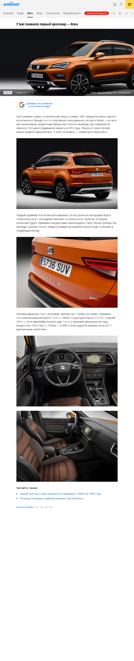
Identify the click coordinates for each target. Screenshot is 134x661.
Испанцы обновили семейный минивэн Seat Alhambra (51, 498)
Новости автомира (25, 507)
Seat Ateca (49, 507)
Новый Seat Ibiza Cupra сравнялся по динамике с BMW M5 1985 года (60, 493)
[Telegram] (113, 13)
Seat (42, 507)
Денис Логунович (104, 92)
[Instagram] (120, 13)
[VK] (126, 13)
